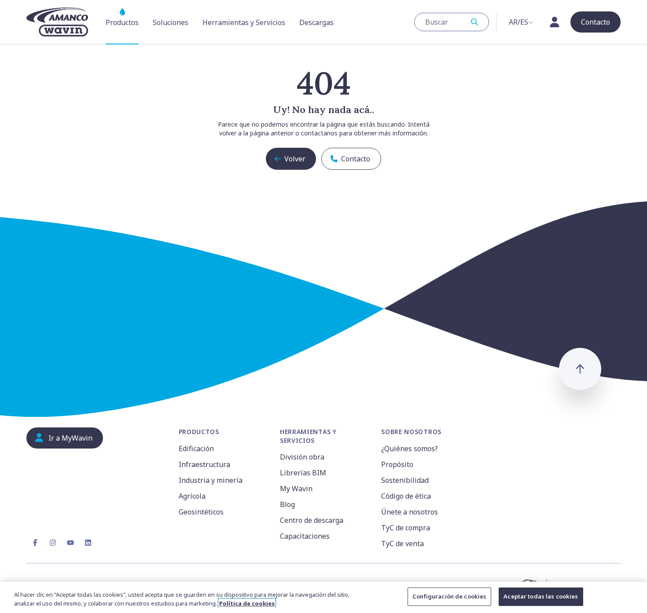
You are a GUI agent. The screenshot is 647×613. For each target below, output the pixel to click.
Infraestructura (204, 464)
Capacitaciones (305, 536)
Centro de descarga (311, 520)
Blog (287, 504)
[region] (323, 597)
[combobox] (451, 22)
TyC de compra (405, 528)
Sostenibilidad (405, 480)
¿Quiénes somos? (409, 448)
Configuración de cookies (449, 596)
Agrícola (192, 496)
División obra (302, 457)
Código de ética (406, 496)
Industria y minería (211, 480)
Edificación (196, 448)
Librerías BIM (303, 473)
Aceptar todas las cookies (541, 596)
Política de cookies (247, 603)
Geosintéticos (201, 512)
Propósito (397, 464)
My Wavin (296, 488)
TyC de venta (402, 543)
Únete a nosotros (409, 512)
